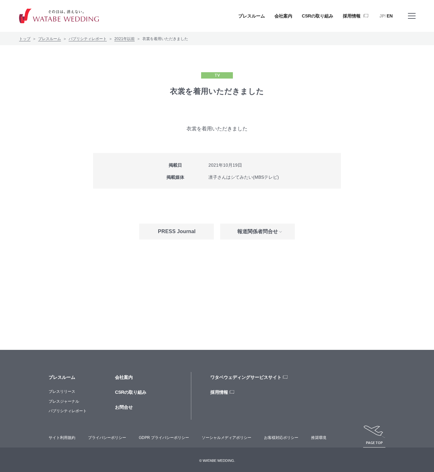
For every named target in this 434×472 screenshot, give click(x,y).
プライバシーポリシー (107, 437)
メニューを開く (411, 15)
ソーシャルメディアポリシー (226, 437)
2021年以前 (124, 39)
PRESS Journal (176, 231)
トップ (25, 39)
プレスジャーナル (64, 401)
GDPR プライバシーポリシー (164, 437)
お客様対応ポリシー (281, 437)
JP (382, 15)
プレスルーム (49, 39)
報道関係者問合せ (257, 231)
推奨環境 (318, 437)
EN (390, 15)
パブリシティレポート (88, 39)
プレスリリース (62, 391)
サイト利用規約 (62, 437)
